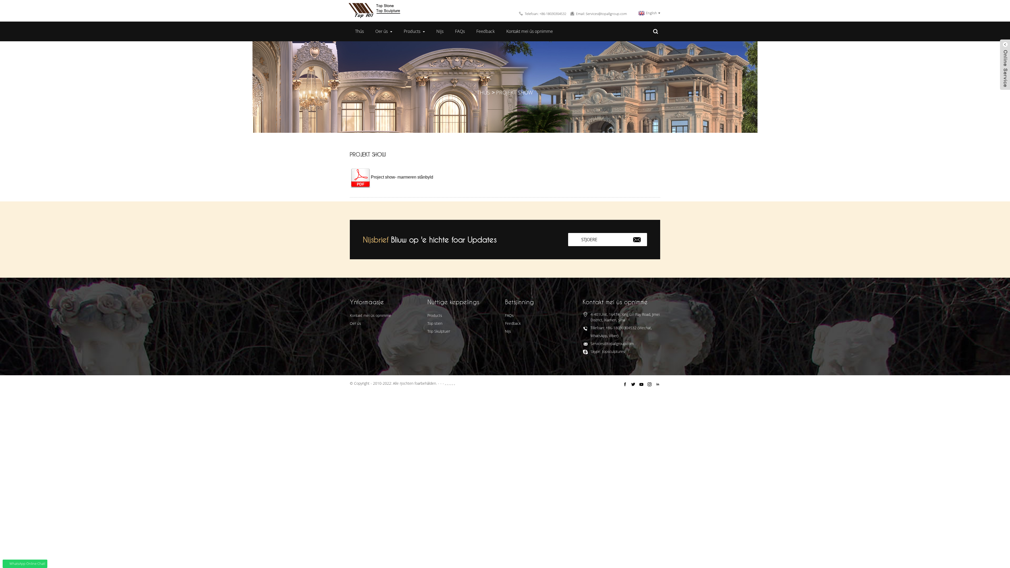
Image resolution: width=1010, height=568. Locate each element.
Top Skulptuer (438, 331)
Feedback (485, 31)
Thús (359, 31)
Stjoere (589, 239)
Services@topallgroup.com (612, 343)
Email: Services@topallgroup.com (601, 13)
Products (412, 31)
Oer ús (381, 31)
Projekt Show (514, 92)
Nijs (439, 31)
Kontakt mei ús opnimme (529, 31)
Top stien (434, 323)
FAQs (460, 31)
